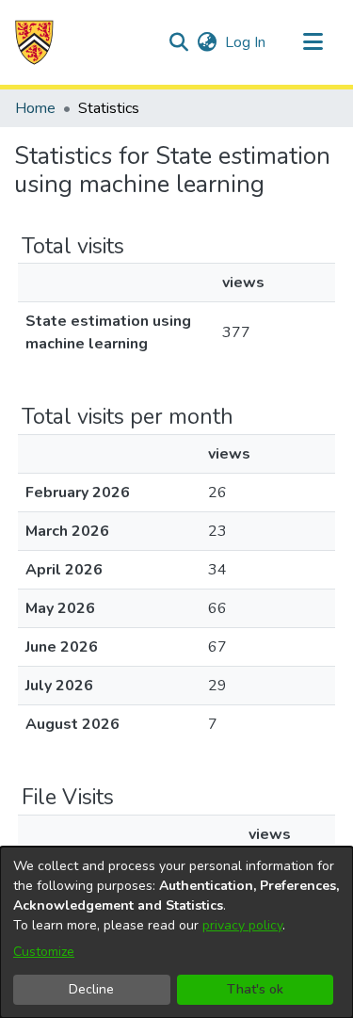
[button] (34, 42)
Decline (91, 989)
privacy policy (242, 925)
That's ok (255, 989)
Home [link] (35, 108)
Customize (43, 952)
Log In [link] (246, 42)
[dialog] (176, 932)
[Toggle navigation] (312, 42)
